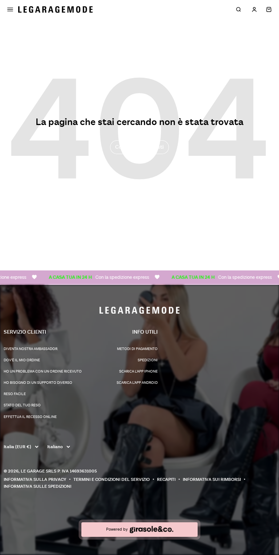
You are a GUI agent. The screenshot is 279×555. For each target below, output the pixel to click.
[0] (269, 9)
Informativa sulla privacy (35, 479)
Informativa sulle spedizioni (37, 486)
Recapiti (166, 479)
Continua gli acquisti (139, 147)
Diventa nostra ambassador (30, 349)
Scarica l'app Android (137, 383)
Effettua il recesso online (30, 417)
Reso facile (15, 394)
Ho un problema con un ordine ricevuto (43, 371)
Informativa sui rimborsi (212, 479)
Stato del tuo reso (22, 405)
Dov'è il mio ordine (22, 360)
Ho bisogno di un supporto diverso (38, 383)
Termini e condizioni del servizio (111, 479)
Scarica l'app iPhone (138, 371)
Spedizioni (148, 360)
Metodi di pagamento (137, 349)
